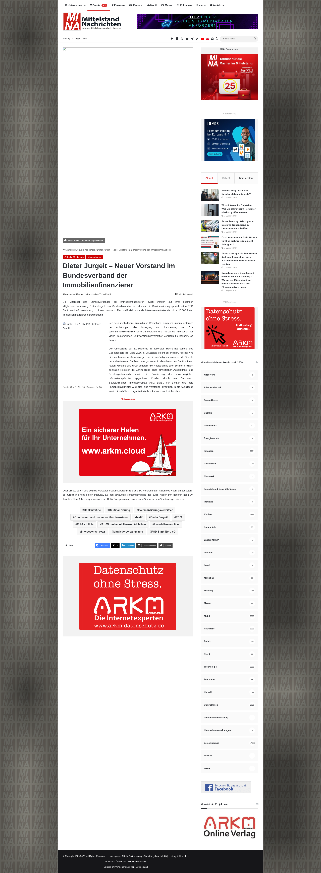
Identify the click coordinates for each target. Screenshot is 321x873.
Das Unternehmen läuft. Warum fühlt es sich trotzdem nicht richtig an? (239, 241)
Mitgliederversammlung (128, 531)
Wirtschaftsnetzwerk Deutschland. (131, 867)
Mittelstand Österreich (115, 861)
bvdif (139, 517)
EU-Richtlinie (85, 524)
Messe (168, 5)
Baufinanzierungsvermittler (155, 510)
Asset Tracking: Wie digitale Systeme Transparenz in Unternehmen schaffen (237, 225)
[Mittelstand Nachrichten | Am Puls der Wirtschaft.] (92, 22)
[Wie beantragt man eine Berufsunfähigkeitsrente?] (210, 195)
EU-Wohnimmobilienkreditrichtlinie (124, 524)
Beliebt (226, 178)
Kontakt (217, 5)
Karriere (137, 5)
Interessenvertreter (93, 531)
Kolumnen (185, 5)
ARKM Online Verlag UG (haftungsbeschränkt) (144, 856)
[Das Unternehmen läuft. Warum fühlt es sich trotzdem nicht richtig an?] (210, 242)
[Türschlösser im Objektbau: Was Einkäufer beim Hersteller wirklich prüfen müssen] (210, 210)
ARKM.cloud (183, 856)
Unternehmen (75, 5)
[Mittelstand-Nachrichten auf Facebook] (226, 792)
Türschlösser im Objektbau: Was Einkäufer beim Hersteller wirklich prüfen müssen (238, 209)
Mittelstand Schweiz (137, 861)
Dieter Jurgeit (159, 517)
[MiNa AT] (207, 38)
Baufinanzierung (119, 510)
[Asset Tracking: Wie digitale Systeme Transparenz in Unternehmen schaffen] (210, 226)
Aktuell (209, 178)
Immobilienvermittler (167, 524)
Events (99, 5)
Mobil (153, 5)
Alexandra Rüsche (74, 294)
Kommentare (246, 178)
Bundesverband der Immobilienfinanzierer (101, 517)
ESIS (179, 517)
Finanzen (119, 5)
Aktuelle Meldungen (85, 250)
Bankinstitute (92, 510)
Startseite (70, 250)
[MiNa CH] (202, 38)
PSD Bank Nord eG (163, 531)
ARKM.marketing (128, 399)
